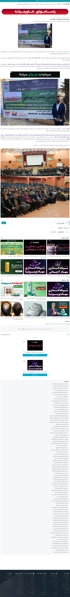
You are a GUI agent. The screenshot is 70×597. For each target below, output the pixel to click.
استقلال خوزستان (42, 594)
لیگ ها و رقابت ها (53, 582)
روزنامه (37, 4)
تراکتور (44, 580)
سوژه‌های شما (37, 1)
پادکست (49, 1)
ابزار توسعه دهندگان (65, 584)
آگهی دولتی (67, 592)
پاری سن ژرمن (8, 586)
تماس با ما (45, 1)
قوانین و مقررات (54, 324)
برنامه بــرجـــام (46, 4)
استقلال (44, 576)
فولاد (45, 586)
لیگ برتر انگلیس (20, 581)
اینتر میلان (32, 578)
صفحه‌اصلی (59, 4)
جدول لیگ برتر (53, 4)
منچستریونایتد (31, 592)
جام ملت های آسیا (7, 578)
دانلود (4, 222)
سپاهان (44, 584)
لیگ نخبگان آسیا (19, 590)
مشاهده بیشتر (34, 337)
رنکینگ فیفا (9, 580)
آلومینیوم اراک (43, 592)
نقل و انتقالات (32, 4)
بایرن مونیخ (32, 582)
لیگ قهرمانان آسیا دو (19, 592)
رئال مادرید (32, 588)
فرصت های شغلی (65, 586)
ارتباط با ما (67, 578)
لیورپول (33, 590)
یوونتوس (32, 594)
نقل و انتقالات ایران (7, 584)
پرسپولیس (44, 578)
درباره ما (67, 582)
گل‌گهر (45, 590)
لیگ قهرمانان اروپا (19, 588)
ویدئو (56, 584)
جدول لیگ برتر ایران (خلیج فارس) (19, 576)
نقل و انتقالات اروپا (7, 582)
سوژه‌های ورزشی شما (53, 576)
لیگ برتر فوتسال (19, 594)
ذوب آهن (44, 582)
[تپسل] (10, 72)
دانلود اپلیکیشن (66, 576)
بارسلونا (33, 580)
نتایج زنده (19, 4)
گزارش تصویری (25, 4)
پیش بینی (68, 1)
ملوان (45, 588)
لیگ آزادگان (20, 579)
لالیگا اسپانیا (20, 583)
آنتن (56, 590)
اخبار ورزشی (53, 1)
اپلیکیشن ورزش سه (63, 1)
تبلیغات (41, 1)
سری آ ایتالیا (20, 585)
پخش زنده (57, 1)
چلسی (33, 586)
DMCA (67, 590)
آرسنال (33, 584)
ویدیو (41, 4)
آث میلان (32, 576)
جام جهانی (9, 576)
